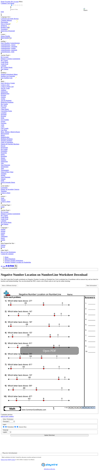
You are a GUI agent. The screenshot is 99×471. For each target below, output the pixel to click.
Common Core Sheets (7, 3)
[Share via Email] (13, 266)
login (2, 11)
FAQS (9, 459)
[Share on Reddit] (11, 266)
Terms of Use (4, 459)
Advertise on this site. (49, 469)
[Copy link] (15, 266)
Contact (13, 459)
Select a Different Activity (9, 285)
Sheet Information (91, 285)
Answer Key (22, 427)
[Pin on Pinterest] (9, 266)
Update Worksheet (49, 435)
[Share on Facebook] (7, 266)
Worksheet (10, 427)
